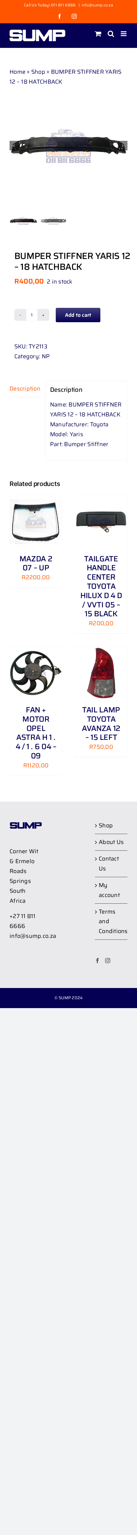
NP (46, 356)
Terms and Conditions (111, 921)
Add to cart (78, 315)
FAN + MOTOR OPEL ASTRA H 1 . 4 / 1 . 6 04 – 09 (36, 733)
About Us (111, 842)
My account (109, 890)
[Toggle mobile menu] (124, 33)
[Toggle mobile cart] (98, 33)
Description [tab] (25, 388)
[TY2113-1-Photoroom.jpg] (68, 146)
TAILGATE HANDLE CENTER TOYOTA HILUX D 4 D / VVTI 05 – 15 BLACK (101, 586)
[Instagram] (107, 960)
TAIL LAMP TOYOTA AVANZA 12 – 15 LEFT (101, 723)
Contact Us (109, 863)
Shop (38, 71)
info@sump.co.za (97, 5)
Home (17, 71)
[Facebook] (97, 960)
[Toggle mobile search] (111, 33)
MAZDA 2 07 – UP (35, 563)
